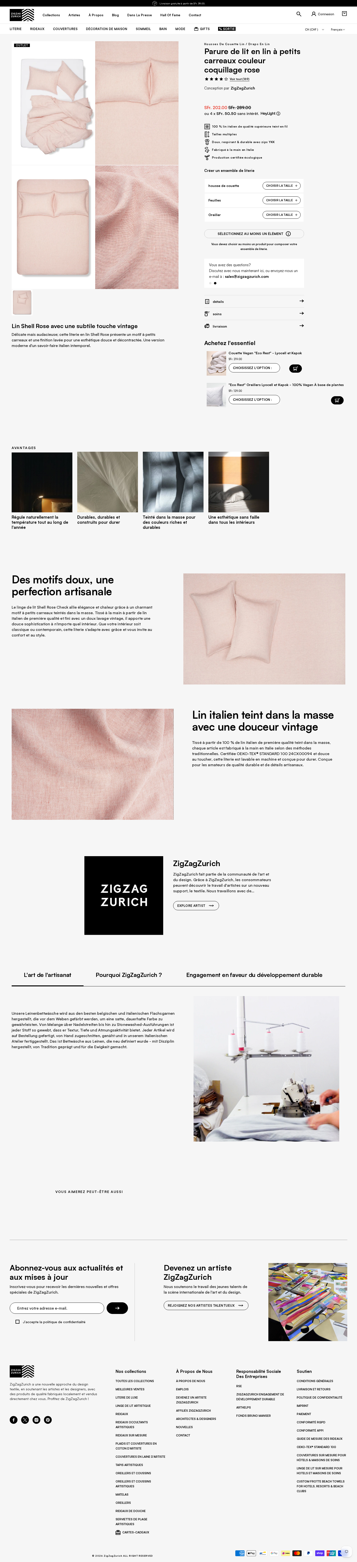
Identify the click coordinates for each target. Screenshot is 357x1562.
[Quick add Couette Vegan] (295, 368)
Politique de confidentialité (319, 1397)
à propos (96, 15)
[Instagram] (36, 1422)
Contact (183, 1435)
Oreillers (123, 1503)
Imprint (302, 1406)
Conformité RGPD (311, 1422)
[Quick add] (337, 400)
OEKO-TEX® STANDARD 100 (316, 1447)
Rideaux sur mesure (131, 1435)
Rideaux (122, 1414)
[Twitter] (25, 1422)
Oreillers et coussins (133, 1473)
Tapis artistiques (129, 1465)
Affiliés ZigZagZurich (193, 1410)
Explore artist (191, 906)
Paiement (304, 1414)
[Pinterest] (48, 1422)
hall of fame (170, 15)
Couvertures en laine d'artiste (140, 1456)
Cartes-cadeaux (135, 1532)
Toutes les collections (135, 1381)
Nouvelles (184, 1427)
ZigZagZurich (243, 88)
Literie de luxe (127, 1397)
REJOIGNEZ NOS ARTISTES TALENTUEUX (201, 1305)
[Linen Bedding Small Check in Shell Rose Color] (53, 103)
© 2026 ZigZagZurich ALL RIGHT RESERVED (122, 1555)
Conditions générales (315, 1381)
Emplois (182, 1389)
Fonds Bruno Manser (253, 1415)
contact (195, 15)
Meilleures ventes (130, 1389)
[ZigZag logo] (22, 15)
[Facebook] (13, 1422)
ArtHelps (243, 1407)
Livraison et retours (314, 1389)
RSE (239, 1386)
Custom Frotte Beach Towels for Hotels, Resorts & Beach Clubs (321, 1486)
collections (51, 15)
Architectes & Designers (196, 1419)
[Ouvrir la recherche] (299, 14)
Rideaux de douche (131, 1511)
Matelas (122, 1494)
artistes (74, 15)
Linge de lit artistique (133, 1406)
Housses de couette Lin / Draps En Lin (237, 44)
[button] (344, 13)
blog (115, 15)
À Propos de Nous (190, 1381)
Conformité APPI (310, 1430)
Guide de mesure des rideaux (319, 1439)
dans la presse (139, 15)
